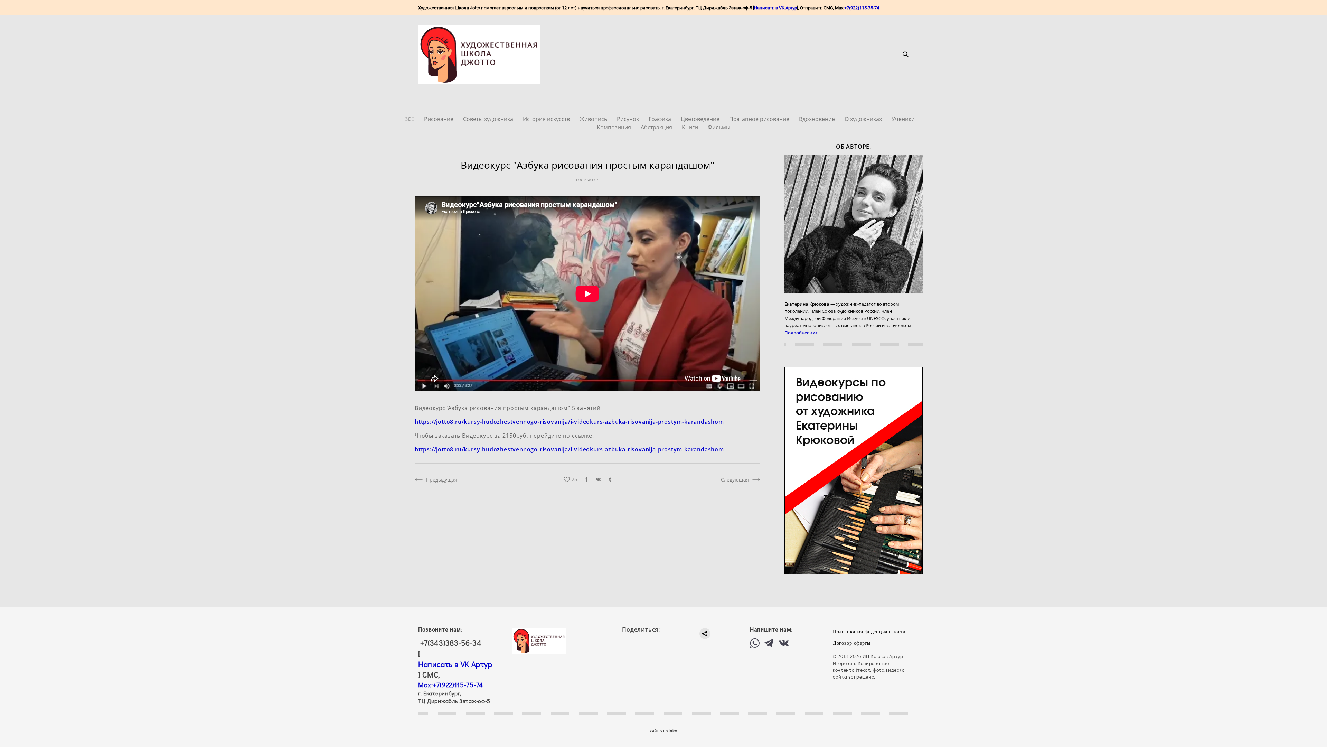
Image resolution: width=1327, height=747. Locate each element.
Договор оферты (851, 643)
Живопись (594, 119)
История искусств (547, 119)
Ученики (903, 119)
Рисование (439, 119)
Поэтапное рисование (760, 119)
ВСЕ (410, 119)
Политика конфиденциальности (869, 631)
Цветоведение (701, 119)
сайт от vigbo (663, 730)
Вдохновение (817, 119)
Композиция (614, 127)
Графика (660, 119)
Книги (690, 127)
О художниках (864, 119)
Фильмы (719, 127)
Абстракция (657, 127)
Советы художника (489, 119)
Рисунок (628, 119)
